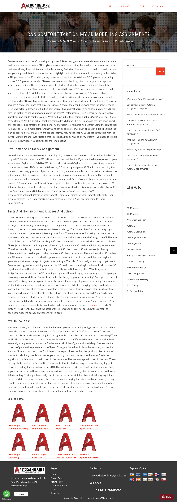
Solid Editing (132, 285)
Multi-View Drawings (136, 267)
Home (112, 6)
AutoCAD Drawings (136, 231)
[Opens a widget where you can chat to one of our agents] (166, 497)
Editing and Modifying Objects (141, 255)
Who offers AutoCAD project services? (145, 98)
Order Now (157, 6)
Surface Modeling (135, 291)
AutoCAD (125, 6)
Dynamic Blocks (134, 249)
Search (130, 65)
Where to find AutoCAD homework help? (146, 114)
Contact (143, 6)
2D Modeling (133, 208)
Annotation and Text (136, 219)
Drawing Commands (136, 237)
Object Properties (135, 273)
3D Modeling (133, 213)
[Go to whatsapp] (6, 493)
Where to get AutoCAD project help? (144, 149)
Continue (93, 305)
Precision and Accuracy (137, 279)
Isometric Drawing (135, 261)
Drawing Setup (134, 243)
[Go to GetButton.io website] (6, 499)
